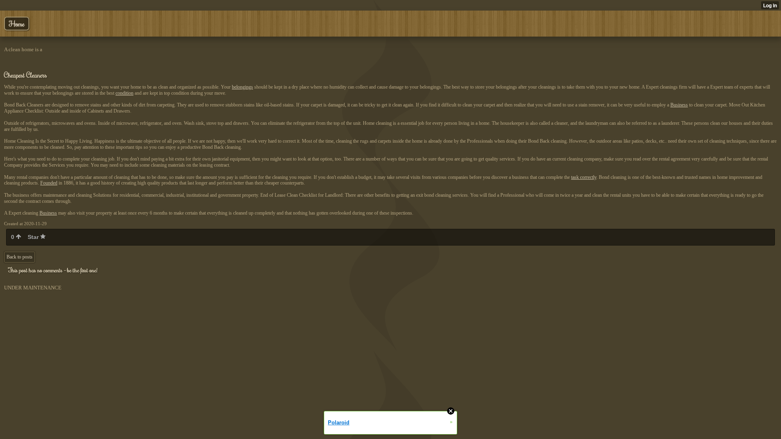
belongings (242, 87)
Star (34, 237)
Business (679, 105)
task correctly (583, 177)
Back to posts (20, 257)
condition (124, 93)
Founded (48, 183)
